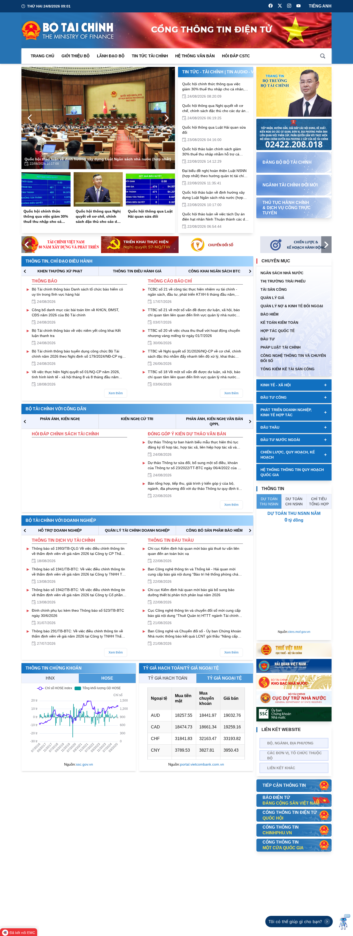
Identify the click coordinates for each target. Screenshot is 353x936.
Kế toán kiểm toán (279, 322)
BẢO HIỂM (269, 314)
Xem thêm (116, 393)
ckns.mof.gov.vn (299, 632)
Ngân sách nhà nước (281, 273)
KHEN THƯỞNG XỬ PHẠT (59, 271)
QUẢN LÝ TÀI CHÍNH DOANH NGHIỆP (137, 530)
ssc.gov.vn (84, 764)
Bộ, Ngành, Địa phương (290, 743)
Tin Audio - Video (245, 72)
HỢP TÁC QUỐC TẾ (277, 331)
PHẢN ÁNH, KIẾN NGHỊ (60, 419)
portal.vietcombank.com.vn (202, 764)
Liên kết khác (281, 768)
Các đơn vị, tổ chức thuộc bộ (294, 755)
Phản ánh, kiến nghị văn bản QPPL (214, 421)
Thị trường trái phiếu (282, 281)
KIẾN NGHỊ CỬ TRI (137, 419)
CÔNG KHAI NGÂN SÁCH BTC (214, 271)
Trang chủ (42, 56)
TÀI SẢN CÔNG (273, 289)
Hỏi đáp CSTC (236, 56)
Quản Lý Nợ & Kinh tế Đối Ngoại (291, 306)
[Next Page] (166, 118)
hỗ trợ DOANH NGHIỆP (60, 530)
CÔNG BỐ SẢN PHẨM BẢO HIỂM (214, 530)
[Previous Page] (30, 118)
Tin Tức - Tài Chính (203, 72)
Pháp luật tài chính (280, 347)
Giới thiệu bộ (76, 56)
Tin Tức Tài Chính (150, 56)
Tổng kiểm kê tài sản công (287, 369)
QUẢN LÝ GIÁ (272, 298)
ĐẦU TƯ (267, 339)
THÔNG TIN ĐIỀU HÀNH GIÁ (137, 271)
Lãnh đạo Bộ (111, 56)
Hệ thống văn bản (195, 56)
